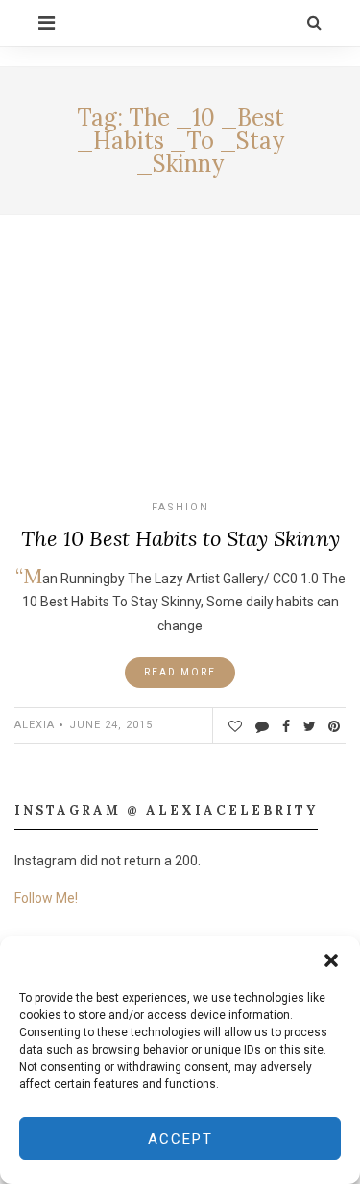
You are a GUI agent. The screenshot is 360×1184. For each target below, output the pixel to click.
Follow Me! (46, 898)
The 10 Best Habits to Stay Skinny (180, 538)
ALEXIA (34, 725)
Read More (180, 672)
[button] (331, 960)
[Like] (235, 727)
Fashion (180, 507)
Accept (180, 1139)
